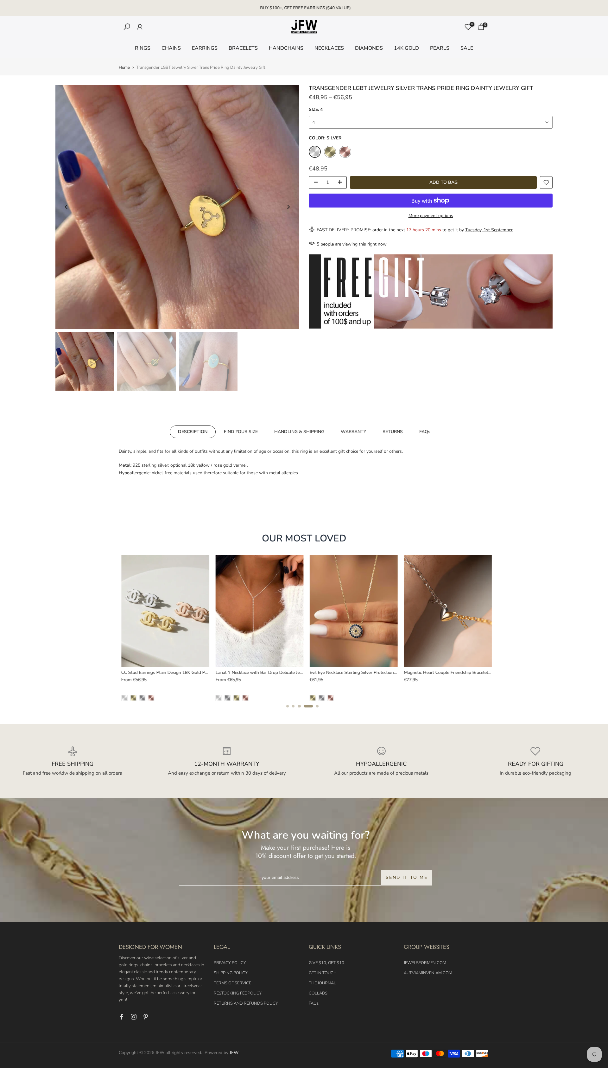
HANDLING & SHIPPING (299, 432)
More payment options (430, 216)
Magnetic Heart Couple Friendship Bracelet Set (353, 672)
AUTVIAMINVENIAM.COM (428, 973)
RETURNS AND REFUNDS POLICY (246, 1003)
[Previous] (66, 207)
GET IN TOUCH (323, 973)
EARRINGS (205, 48)
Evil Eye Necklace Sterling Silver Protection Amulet (263, 672)
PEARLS (439, 48)
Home (124, 68)
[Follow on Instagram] (133, 1016)
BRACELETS (243, 48)
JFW (234, 1053)
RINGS (142, 48)
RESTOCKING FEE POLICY (238, 993)
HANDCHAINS (286, 48)
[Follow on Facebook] (121, 1016)
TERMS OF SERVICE (232, 983)
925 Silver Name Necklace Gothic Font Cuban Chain (452, 672)
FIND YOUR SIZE (241, 432)
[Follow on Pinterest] (146, 1016)
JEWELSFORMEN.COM (425, 963)
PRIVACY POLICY (230, 963)
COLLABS (318, 993)
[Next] (288, 207)
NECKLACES (329, 48)
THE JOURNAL (322, 983)
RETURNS (393, 432)
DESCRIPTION (192, 432)
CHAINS (171, 48)
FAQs (424, 432)
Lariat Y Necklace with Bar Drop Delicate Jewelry (166, 672)
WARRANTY (353, 432)
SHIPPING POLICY (231, 973)
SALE (466, 48)
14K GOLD (406, 48)
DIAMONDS (369, 48)
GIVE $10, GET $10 (326, 963)
